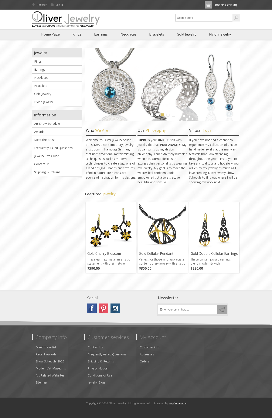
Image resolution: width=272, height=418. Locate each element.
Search (236, 17)
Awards (39, 132)
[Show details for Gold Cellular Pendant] (162, 227)
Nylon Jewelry (220, 34)
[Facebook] (92, 308)
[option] (162, 84)
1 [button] (152, 114)
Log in (59, 5)
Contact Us (42, 164)
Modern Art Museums (51, 368)
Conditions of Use (100, 375)
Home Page (50, 34)
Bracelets (156, 34)
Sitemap (41, 382)
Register (42, 5)
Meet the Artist (44, 140)
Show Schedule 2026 (50, 361)
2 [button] (157, 114)
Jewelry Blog (96, 382)
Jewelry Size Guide (46, 156)
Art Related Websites (50, 375)
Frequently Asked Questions (53, 148)
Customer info (150, 347)
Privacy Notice (98, 368)
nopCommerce (177, 403)
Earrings (101, 34)
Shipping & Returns (47, 172)
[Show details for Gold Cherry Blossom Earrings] (111, 227)
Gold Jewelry (186, 34)
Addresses (147, 354)
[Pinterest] (103, 308)
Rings (76, 34)
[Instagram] (115, 308)
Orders (144, 361)
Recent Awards (46, 354)
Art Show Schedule (47, 124)
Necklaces (128, 34)
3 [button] (162, 114)
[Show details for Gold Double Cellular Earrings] (214, 227)
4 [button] (168, 114)
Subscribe (222, 309)
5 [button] (173, 114)
